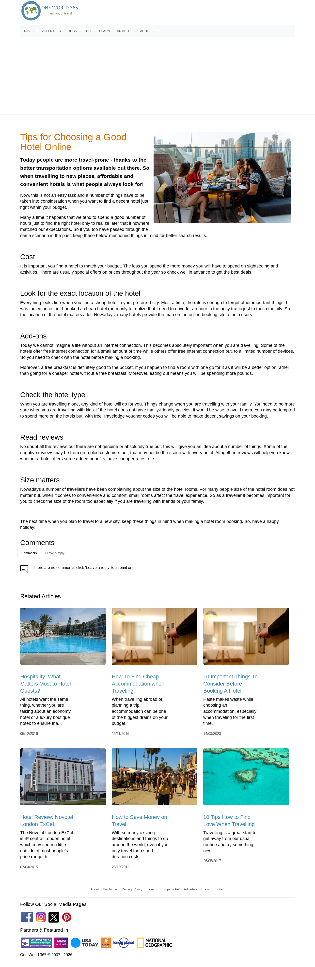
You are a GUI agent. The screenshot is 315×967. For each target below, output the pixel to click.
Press (205, 889)
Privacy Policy (132, 889)
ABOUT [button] (146, 31)
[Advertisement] (157, 73)
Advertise (190, 889)
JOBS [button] (73, 31)
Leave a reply (54, 553)
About (95, 889)
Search (151, 889)
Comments (29, 553)
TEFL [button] (88, 31)
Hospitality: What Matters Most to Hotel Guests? (45, 683)
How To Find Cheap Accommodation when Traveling (138, 683)
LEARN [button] (105, 31)
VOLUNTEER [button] (52, 31)
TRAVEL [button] (28, 31)
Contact (219, 889)
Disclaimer (110, 889)
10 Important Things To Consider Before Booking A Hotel (230, 683)
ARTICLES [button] (125, 31)
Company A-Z (170, 889)
